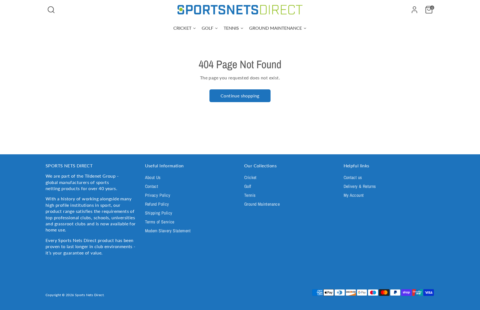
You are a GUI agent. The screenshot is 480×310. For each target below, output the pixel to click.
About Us (153, 177)
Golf (247, 186)
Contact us (353, 177)
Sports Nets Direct (89, 295)
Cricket (250, 177)
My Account (354, 195)
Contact (151, 186)
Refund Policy (157, 204)
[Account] (414, 9)
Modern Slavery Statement (168, 231)
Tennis (250, 195)
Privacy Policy (158, 195)
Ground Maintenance (262, 204)
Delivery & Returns (360, 186)
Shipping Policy (158, 213)
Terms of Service (159, 222)
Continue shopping (240, 95)
